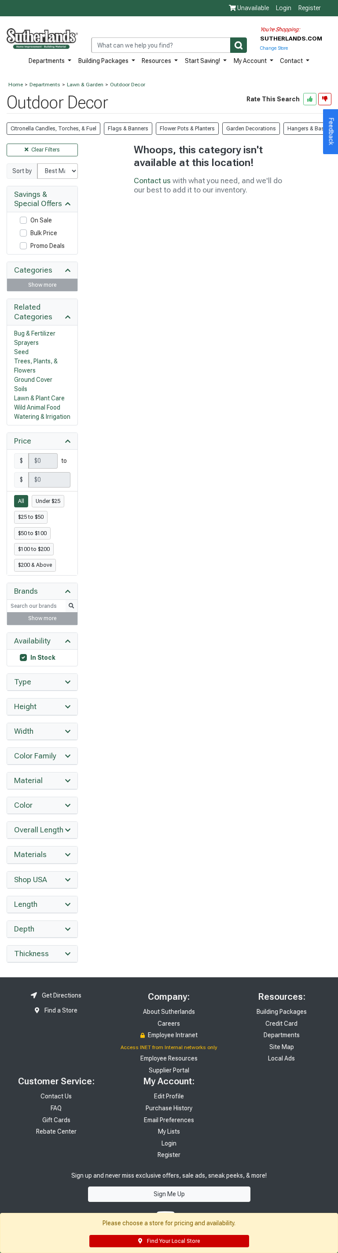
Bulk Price (43, 233)
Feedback (331, 131)
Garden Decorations (251, 129)
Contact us (152, 180)
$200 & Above (35, 565)
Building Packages (104, 60)
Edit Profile (169, 1096)
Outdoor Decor (127, 84)
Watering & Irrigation (42, 416)
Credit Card (281, 1023)
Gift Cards (56, 1120)
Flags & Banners (128, 129)
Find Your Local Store (173, 1241)
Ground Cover (33, 379)
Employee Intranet (172, 1035)
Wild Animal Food (37, 407)
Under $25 (48, 501)
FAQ (56, 1108)
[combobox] (169, 45)
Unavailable (252, 7)
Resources (157, 60)
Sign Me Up (169, 1194)
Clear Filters (45, 150)
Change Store (274, 48)
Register (309, 7)
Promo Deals (47, 245)
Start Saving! (203, 60)
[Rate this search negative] (324, 99)
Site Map (281, 1046)
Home (15, 84)
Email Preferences (169, 1120)
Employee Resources (169, 1058)
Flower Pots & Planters (187, 129)
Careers (169, 1023)
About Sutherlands (169, 1011)
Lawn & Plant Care (39, 398)
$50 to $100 (32, 533)
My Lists (169, 1131)
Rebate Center (56, 1131)
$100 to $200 (34, 549)
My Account (251, 60)
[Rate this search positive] (309, 99)
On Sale (41, 220)
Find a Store (60, 1010)
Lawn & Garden (85, 84)
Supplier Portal (169, 1070)
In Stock (42, 657)
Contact (292, 60)
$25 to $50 (31, 517)
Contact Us (56, 1096)
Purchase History (169, 1108)
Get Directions (60, 995)
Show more (42, 285)
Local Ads (281, 1058)
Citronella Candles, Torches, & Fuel (53, 129)
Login (283, 7)
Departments (47, 60)
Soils (20, 388)
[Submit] (238, 45)
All (21, 501)
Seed (21, 351)
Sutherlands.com (291, 38)
